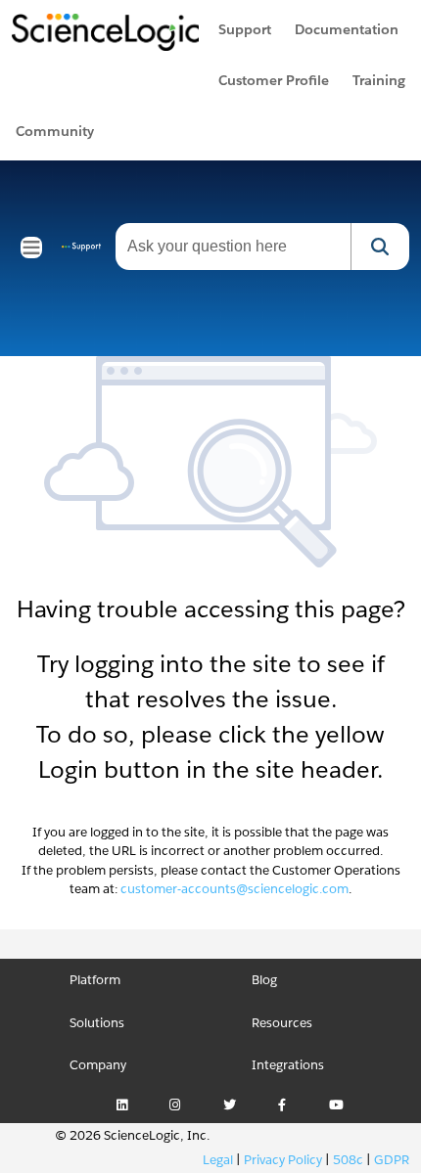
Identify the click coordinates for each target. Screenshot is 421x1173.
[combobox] (233, 246)
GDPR (391, 1159)
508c (348, 1159)
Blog (264, 979)
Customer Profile (273, 80)
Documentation (346, 29)
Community (55, 131)
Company (98, 1065)
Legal (218, 1159)
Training (378, 80)
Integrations (288, 1065)
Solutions (97, 1023)
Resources (282, 1023)
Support (244, 29)
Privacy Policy (283, 1159)
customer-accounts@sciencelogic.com (234, 888)
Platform (95, 979)
